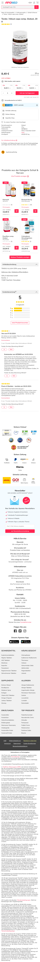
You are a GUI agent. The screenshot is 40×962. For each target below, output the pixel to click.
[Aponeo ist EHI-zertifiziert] (16, 433)
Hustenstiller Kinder (7, 730)
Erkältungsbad (5, 723)
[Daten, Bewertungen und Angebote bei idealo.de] (20, 440)
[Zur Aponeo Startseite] (11, 2)
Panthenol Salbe (26, 730)
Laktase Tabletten (6, 700)
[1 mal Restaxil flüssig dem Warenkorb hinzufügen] (35, 211)
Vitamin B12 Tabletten (7, 695)
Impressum (7, 743)
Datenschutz (17, 743)
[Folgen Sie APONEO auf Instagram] (24, 631)
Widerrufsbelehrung (15, 741)
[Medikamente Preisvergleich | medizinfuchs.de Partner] (28, 440)
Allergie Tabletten (26, 688)
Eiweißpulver (5, 688)
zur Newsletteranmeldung (20, 531)
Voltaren (23, 663)
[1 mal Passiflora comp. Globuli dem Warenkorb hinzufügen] (17, 248)
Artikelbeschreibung (9, 264)
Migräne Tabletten (6, 658)
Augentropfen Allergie (27, 690)
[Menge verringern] (3, 93)
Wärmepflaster (25, 655)
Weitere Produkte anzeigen (20, 257)
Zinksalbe (24, 720)
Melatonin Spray (6, 690)
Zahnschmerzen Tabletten (8, 673)
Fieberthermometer (26, 715)
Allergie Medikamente (27, 685)
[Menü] (2, 3)
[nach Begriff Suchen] (36, 7)
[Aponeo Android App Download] (26, 642)
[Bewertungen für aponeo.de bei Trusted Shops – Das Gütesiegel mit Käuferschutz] (6, 433)
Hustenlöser (5, 717)
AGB (5, 741)
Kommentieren (5, 340)
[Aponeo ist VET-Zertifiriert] (34, 432)
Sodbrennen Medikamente (29, 658)
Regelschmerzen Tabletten (9, 671)
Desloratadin (25, 703)
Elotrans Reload (6, 685)
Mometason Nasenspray (28, 693)
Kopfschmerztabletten (7, 655)
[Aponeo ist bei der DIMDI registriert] (25, 432)
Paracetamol (5, 668)
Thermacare (24, 660)
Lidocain (23, 673)
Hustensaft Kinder (6, 733)
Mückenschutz (25, 728)
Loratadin (24, 700)
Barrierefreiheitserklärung (20, 746)
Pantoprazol (24, 723)
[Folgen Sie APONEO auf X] (20, 631)
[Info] (37, 105)
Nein (11, 349)
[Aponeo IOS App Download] (14, 642)
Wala (22, 132)
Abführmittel (25, 668)
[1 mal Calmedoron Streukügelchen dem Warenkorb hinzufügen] (35, 248)
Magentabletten (26, 671)
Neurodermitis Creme (27, 717)
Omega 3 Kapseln (6, 698)
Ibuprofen (4, 665)
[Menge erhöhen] (12, 93)
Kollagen (4, 693)
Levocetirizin (24, 698)
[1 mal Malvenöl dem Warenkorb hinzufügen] (17, 211)
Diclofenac (4, 663)
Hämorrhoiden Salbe (27, 665)
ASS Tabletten (5, 660)
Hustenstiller (5, 715)
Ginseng (3, 703)
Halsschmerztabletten (7, 720)
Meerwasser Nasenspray (8, 725)
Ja (4, 349)
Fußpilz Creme (25, 725)
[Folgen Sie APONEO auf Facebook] (15, 631)
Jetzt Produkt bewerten (20, 323)
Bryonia (23, 733)
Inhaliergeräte (5, 728)
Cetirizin (23, 695)
